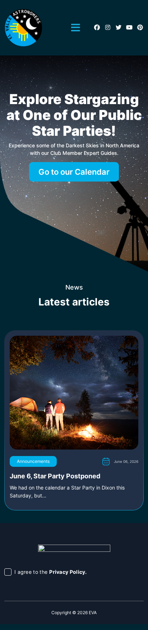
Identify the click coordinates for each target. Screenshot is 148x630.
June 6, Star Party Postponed (55, 476)
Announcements (33, 461)
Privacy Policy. (68, 572)
